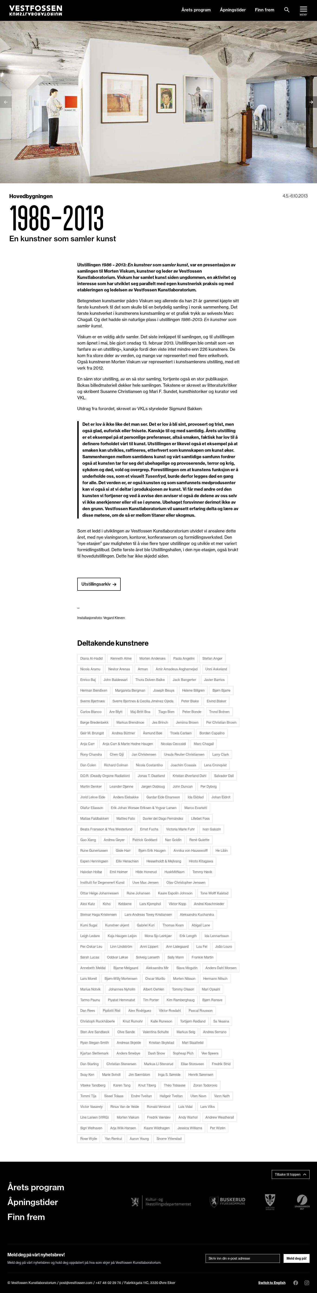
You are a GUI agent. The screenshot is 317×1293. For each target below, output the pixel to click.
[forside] (35, 10)
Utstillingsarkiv (95, 584)
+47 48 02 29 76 (108, 1283)
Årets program (196, 10)
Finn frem (264, 10)
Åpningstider (233, 10)
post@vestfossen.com (75, 1283)
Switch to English (271, 1283)
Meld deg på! (297, 1258)
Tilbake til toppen (288, 1174)
